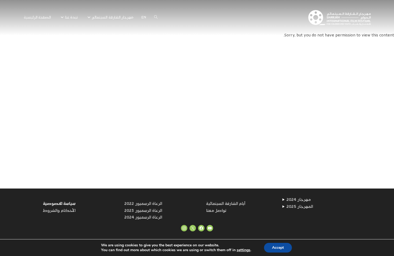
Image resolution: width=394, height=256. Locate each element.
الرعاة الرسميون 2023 (143, 210)
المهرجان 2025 (300, 206)
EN (144, 17)
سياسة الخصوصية (59, 203)
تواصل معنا (216, 210)
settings (243, 250)
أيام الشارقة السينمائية (225, 203)
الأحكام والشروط (59, 210)
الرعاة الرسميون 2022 (143, 203)
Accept (278, 247)
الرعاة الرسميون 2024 (143, 217)
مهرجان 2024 (299, 199)
